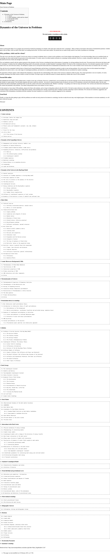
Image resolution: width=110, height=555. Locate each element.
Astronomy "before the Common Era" (12, 117)
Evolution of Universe (10, 467)
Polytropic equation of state (11, 177)
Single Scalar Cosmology (9, 396)
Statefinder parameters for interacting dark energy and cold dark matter (25, 452)
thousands (7, 48)
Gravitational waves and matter (12, 484)
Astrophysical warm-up (9, 123)
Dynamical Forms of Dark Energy (11, 377)
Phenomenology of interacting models (14, 429)
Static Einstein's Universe (10, 375)
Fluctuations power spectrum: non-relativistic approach (22, 322)
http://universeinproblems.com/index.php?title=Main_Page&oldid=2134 (27, 547)
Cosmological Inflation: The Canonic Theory (15, 341)
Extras (5, 275)
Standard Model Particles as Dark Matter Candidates (22, 411)
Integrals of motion (12, 239)
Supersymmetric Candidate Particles (17, 413)
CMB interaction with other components (13, 273)
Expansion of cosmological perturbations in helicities (18, 312)
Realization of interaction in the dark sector (16, 446)
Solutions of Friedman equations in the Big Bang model (18, 175)
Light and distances (8, 166)
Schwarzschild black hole (10, 209)
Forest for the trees (9, 130)
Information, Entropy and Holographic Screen (16, 509)
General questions (8, 173)
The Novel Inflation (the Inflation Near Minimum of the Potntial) (25, 354)
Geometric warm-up (8, 121)
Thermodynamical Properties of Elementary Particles (17, 282)
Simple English (8, 516)
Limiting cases (11, 230)
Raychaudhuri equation (13, 190)
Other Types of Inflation (13, 360)
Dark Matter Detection (10, 415)
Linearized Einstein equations (12, 476)
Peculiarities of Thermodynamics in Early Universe (17, 290)
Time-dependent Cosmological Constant (13, 373)
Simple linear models (9, 432)
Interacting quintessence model (16, 442)
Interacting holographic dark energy (15, 455)
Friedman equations (8, 158)
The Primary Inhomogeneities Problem (17, 339)
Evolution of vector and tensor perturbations (19, 316)
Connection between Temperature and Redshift (15, 288)
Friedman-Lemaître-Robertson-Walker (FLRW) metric (17, 147)
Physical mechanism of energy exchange (14, 427)
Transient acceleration (11, 457)
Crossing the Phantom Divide (14, 391)
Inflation (6, 535)
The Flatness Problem (12, 335)
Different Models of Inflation (11, 350)
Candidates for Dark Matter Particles (14, 409)
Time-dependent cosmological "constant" (18, 450)
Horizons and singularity (13, 232)
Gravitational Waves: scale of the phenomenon (16, 491)
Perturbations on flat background (16, 308)
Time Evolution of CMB (9, 266)
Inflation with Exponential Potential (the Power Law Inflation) (24, 356)
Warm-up (9, 151)
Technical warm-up (8, 203)
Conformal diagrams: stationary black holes (16, 524)
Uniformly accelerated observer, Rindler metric (20, 205)
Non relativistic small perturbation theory (15, 304)
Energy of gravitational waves (12, 486)
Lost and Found (7, 393)
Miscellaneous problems (13, 222)
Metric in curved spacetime (14, 207)
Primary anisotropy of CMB (10, 271)
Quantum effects (11, 257)
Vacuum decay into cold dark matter (17, 448)
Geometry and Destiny (9, 370)
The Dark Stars (8, 419)
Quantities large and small (10, 119)
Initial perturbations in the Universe (13, 320)
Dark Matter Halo (8, 407)
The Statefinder (11, 389)
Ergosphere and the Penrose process (16, 237)
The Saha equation (8, 292)
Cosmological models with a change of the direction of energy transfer (23, 434)
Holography (7, 537)
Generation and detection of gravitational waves (18, 493)
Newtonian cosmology (8, 160)
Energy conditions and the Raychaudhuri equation (16, 186)
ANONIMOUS (6, 405)
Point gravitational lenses (11, 500)
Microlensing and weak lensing (12, 502)
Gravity (5, 128)
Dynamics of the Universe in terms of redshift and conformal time (21, 196)
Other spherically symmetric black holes (19, 528)
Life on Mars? (7, 132)
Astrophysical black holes (10, 253)
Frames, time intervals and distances (17, 247)
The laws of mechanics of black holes (17, 241)
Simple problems (11, 211)
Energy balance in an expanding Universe (14, 162)
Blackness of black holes (13, 218)
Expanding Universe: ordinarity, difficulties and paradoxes (19, 149)
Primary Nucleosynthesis (9, 294)
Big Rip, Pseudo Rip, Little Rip (15, 387)
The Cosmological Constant (10, 368)
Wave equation (7, 480)
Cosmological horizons (9, 183)
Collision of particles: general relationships (19, 251)
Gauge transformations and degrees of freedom (16, 478)
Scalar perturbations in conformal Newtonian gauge (20, 314)
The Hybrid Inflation (12, 358)
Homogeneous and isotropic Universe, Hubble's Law (17, 143)
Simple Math (7, 518)
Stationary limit (11, 234)
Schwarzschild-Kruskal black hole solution (19, 526)
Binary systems (8, 488)
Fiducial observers (12, 249)
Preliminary (10, 255)
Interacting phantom (13, 444)
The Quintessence (11, 379)
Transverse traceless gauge (11, 482)
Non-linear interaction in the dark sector (15, 436)
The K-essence (10, 381)
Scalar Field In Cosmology (14, 344)
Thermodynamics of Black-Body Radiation (14, 264)
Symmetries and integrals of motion (16, 214)
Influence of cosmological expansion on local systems (18, 194)
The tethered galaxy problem (14, 153)
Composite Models (8, 520)
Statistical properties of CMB (11, 269)
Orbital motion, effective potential (17, 220)
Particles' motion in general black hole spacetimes (17, 245)
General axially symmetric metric (16, 228)
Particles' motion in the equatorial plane (18, 243)
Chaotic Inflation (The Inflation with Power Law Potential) (23, 352)
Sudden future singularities (14, 192)
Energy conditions (11, 188)
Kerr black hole (7, 226)
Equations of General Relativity (12, 145)
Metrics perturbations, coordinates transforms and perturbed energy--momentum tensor (30, 310)
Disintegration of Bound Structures (16, 385)
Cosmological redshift (13, 156)
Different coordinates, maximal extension (18, 224)
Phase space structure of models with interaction (17, 438)
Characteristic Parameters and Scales (14, 465)
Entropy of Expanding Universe (11, 286)
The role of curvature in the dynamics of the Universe (18, 179)
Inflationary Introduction (14, 346)
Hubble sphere (7, 530)
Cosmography (6, 164)
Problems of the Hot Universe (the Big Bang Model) (17, 331)
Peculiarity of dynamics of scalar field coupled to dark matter (21, 440)
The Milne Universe (8, 181)
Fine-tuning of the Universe (14, 134)
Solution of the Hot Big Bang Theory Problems (19, 348)
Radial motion (10, 216)
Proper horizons (8, 533)
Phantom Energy (11, 383)
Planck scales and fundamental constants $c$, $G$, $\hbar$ (19, 125)
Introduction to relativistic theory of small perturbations (19, 306)
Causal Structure (8, 522)
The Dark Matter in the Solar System (14, 417)
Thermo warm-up (7, 136)
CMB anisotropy (7, 318)
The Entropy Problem (12, 337)
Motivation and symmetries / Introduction (15, 474)
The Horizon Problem (12, 333)
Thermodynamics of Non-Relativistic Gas (14, 284)
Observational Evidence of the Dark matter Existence (18, 403)
